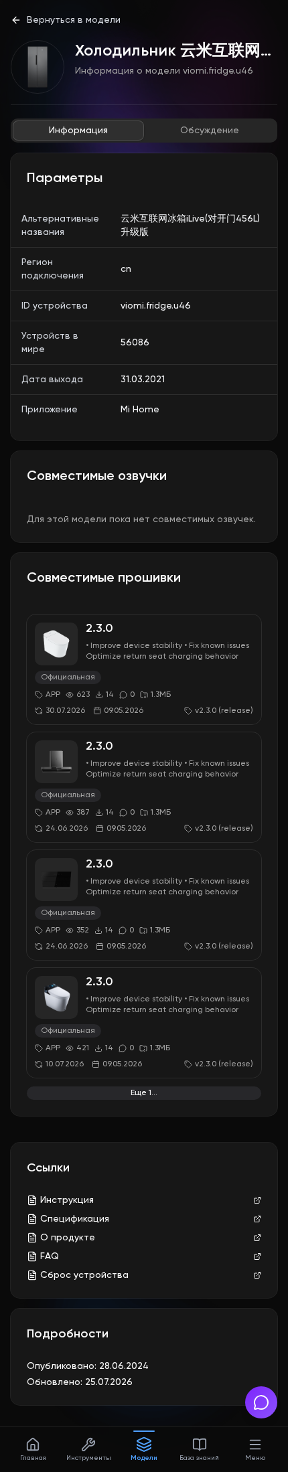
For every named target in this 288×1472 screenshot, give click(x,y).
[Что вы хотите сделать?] (261, 1402)
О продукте (67, 1237)
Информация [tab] (78, 130)
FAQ (49, 1256)
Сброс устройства (84, 1275)
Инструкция (67, 1200)
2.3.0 (99, 629)
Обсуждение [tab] (209, 130)
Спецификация (74, 1219)
